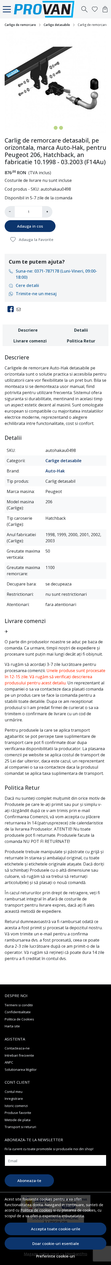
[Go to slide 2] (56, 128)
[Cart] (105, 9)
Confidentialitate (18, 1012)
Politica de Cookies (19, 1019)
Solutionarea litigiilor (21, 1069)
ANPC (9, 1062)
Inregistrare (14, 1098)
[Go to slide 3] (61, 128)
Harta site (12, 1026)
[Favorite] (95, 9)
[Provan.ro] (45, 9)
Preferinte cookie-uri (55, 1256)
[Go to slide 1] (50, 128)
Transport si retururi (20, 1126)
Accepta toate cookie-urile (55, 1228)
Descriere (28, 330)
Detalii (81, 330)
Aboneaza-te (29, 1180)
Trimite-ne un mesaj (36, 293)
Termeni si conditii (19, 1005)
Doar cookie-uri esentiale (55, 1243)
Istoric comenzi (16, 1105)
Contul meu (13, 1091)
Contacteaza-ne (17, 1048)
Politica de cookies (36, 1210)
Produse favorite (18, 1112)
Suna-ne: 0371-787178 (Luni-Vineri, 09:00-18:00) (56, 274)
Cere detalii (27, 285)
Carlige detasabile (57, 25)
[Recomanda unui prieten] (20, 309)
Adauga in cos (30, 226)
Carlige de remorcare (20, 25)
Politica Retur (81, 341)
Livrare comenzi (30, 341)
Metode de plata (17, 1120)
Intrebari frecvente (19, 1055)
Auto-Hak (55, 471)
